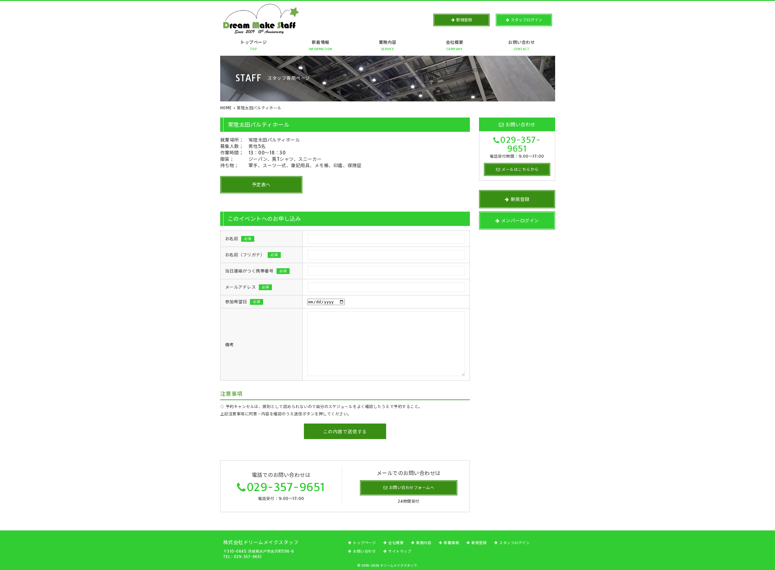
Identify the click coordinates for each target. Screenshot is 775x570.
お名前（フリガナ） (251, 255)
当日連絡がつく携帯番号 (256, 271)
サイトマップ (399, 551)
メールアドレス (247, 287)
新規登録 (479, 542)
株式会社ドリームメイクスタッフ (261, 542)
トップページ (253, 45)
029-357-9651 (286, 487)
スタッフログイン (514, 542)
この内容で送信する (345, 432)
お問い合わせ (521, 45)
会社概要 (454, 45)
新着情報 (320, 45)
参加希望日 (242, 301)
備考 (229, 344)
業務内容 (387, 45)
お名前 (238, 238)
